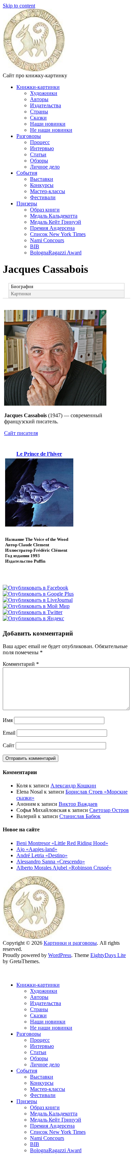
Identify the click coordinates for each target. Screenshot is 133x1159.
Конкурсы (42, 185)
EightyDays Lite (108, 955)
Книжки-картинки (38, 87)
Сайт (8, 745)
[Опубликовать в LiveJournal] (38, 600)
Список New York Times (58, 234)
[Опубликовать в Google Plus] (38, 594)
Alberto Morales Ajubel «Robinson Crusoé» (64, 868)
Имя (8, 720)
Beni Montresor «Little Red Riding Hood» (62, 843)
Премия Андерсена (52, 228)
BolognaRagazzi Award (56, 252)
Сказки (38, 118)
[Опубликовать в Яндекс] (33, 618)
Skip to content (19, 6)
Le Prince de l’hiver (39, 454)
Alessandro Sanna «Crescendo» (50, 861)
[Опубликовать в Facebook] (35, 588)
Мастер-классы (47, 191)
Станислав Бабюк (80, 816)
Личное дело (45, 167)
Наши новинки (47, 124)
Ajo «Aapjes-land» (36, 849)
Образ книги (45, 210)
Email (9, 733)
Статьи (38, 154)
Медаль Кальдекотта (53, 216)
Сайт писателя (21, 433)
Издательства (45, 105)
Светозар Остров (109, 810)
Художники (43, 93)
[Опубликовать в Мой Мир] (36, 606)
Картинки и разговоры (70, 943)
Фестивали (43, 197)
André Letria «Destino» (42, 855)
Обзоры (39, 160)
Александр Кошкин (73, 785)
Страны (39, 111)
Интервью (42, 148)
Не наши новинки (51, 130)
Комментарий (21, 664)
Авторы (39, 99)
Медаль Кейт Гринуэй (55, 222)
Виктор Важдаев (78, 804)
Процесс (40, 142)
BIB (34, 246)
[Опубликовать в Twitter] (32, 612)
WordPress (59, 955)
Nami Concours (47, 240)
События (26, 173)
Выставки (41, 179)
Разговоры (28, 136)
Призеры (26, 203)
